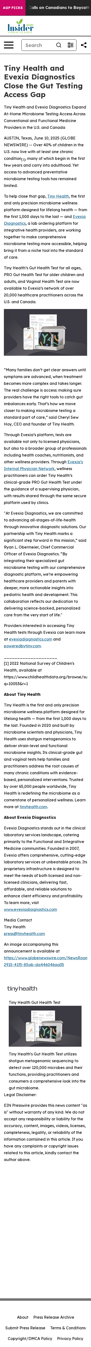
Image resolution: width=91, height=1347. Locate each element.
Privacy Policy (70, 1338)
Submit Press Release (25, 1327)
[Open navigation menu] (9, 45)
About (22, 1317)
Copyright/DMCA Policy (30, 1338)
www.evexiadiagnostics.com (30, 909)
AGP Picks (13, 8)
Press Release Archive (53, 1317)
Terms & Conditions (68, 1327)
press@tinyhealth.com (24, 933)
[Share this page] (83, 45)
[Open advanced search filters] (70, 45)
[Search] (59, 45)
